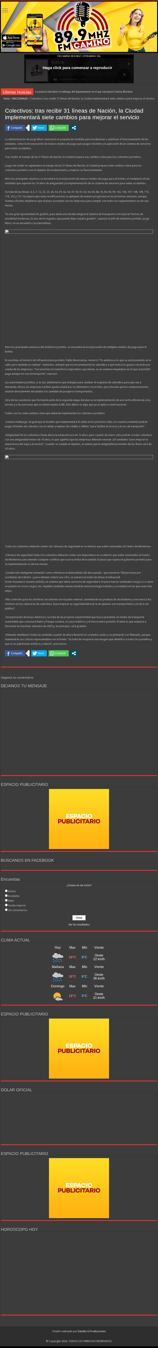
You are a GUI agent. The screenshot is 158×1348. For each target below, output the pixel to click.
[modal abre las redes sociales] (73, 128)
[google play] (81, 1336)
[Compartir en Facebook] (15, 128)
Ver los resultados (79, 924)
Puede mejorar (17, 905)
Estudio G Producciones (92, 1331)
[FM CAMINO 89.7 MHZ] (79, 27)
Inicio (6, 98)
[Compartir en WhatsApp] (59, 128)
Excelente (13, 896)
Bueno (12, 891)
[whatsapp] (85, 1336)
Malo (11, 900)
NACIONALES (20, 98)
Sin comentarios (17, 910)
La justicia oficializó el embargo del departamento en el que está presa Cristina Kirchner (84, 91)
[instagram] (76, 1336)
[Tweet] (39, 128)
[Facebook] (72, 1336)
